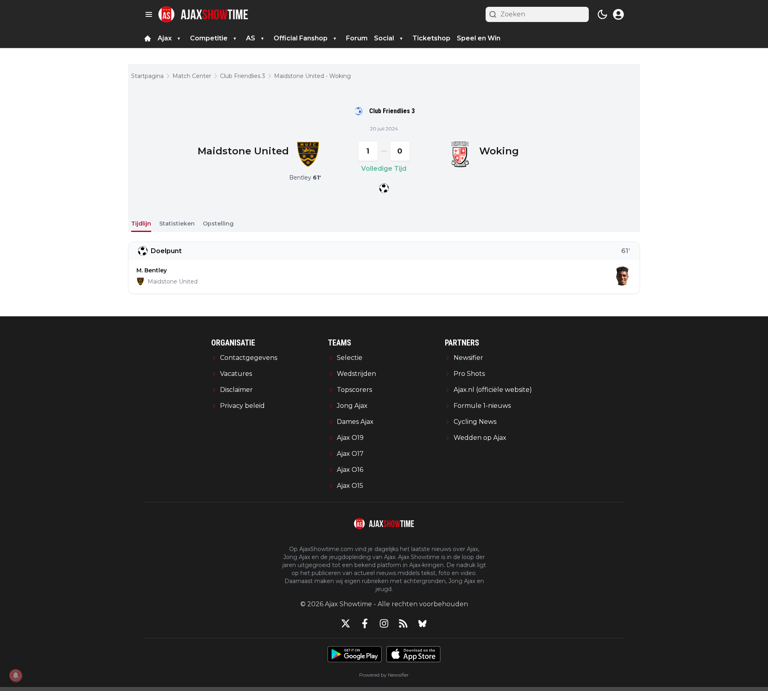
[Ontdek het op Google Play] (355, 654)
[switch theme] (602, 14)
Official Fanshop (301, 38)
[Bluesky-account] (422, 623)
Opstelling (218, 223)
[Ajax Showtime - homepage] (203, 14)
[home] (147, 38)
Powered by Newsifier (384, 675)
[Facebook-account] (365, 623)
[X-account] (345, 623)
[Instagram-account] (384, 623)
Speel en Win (478, 38)
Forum (357, 38)
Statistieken (177, 223)
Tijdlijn (141, 223)
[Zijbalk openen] (149, 14)
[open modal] (618, 14)
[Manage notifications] (15, 675)
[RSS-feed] (403, 623)
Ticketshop (431, 38)
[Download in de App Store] (413, 654)
